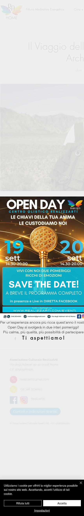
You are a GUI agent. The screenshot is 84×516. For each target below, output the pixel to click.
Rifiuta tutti (22, 503)
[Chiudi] (78, 485)
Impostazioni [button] (42, 510)
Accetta (62, 503)
